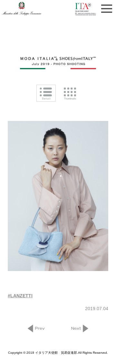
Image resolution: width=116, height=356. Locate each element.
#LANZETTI (20, 295)
